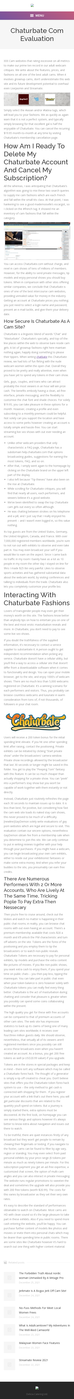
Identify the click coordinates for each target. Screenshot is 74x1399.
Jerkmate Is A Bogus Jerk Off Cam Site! (42, 1291)
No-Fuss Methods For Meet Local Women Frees (40, 1310)
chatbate (41, 357)
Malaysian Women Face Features (39, 1343)
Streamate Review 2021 (33, 1360)
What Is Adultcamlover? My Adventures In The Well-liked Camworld (44, 1328)
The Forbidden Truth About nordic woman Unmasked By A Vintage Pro (41, 1275)
